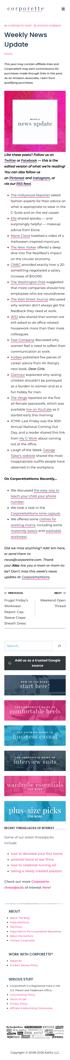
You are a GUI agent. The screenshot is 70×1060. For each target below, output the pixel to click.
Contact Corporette (22, 940)
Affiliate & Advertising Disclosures (31, 1008)
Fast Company (22, 340)
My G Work (28, 438)
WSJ (14, 317)
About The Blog (20, 918)
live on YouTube (39, 409)
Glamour (18, 375)
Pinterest (16, 178)
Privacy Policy (19, 1003)
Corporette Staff (20, 25)
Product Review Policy (24, 965)
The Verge (19, 398)
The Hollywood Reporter (30, 195)
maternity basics (24, 531)
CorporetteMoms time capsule (35, 513)
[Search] (59, 646)
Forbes (16, 357)
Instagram (41, 178)
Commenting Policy (22, 994)
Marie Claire (20, 236)
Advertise (16, 960)
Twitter (10, 160)
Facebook (29, 160)
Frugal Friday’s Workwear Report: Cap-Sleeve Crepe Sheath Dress (16, 608)
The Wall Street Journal (29, 299)
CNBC (16, 265)
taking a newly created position (36, 871)
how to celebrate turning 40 (33, 865)
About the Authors (21, 936)
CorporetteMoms (36, 577)
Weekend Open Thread (53, 599)
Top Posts (16, 926)
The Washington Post (28, 282)
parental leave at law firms (32, 859)
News (8, 54)
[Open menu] (63, 9)
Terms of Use (18, 999)
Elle (14, 218)
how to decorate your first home (36, 854)
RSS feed (23, 184)
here (46, 887)
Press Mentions (19, 922)
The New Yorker (23, 247)
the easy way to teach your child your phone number (35, 496)
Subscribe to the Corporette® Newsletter (35, 931)
